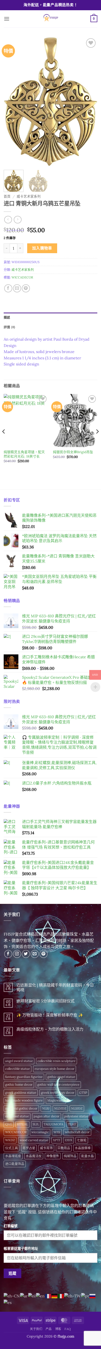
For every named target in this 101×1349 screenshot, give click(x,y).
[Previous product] (17, 219)
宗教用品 (63, 1148)
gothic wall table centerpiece (58, 1084)
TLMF (72, 1124)
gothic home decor (19, 1084)
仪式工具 (11, 1148)
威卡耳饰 (46, 1148)
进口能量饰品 (14, 1164)
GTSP (83, 1093)
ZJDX (68, 1140)
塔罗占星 (29, 1148)
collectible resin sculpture (57, 1061)
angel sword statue (19, 1061)
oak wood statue (17, 1116)
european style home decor (55, 1069)
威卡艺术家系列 (29, 196)
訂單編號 (10, 1226)
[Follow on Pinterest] (43, 954)
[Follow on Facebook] (8, 954)
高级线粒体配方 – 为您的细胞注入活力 (49, 1029)
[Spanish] (8, 1302)
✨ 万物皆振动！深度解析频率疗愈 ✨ (49, 1015)
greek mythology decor (58, 1093)
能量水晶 (87, 1156)
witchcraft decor (77, 1132)
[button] (7, 19)
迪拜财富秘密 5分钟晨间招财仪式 (45, 1001)
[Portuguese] (85, 1295)
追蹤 (13, 1273)
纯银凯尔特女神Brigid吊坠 (73, 452)
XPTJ (56, 1140)
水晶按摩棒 (83, 1148)
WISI (56, 1132)
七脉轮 (82, 1140)
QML (8, 1124)
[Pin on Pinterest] (26, 288)
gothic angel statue (61, 1077)
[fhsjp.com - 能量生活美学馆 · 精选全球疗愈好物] (50, 18)
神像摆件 (52, 1156)
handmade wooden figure (24, 1100)
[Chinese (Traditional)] (72, 1295)
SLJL (36, 1124)
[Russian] (92, 1295)
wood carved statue (34, 1140)
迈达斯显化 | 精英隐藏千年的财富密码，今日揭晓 (55, 987)
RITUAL (22, 1124)
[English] (40, 1295)
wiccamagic (40, 1132)
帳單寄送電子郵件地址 (21, 1248)
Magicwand (55, 1100)
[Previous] (11, 102)
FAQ (67, 1329)
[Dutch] (32, 1295)
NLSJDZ (77, 1108)
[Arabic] (24, 1295)
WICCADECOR (22, 277)
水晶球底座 (13, 1156)
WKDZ (10, 1140)
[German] (54, 1295)
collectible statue (17, 1069)
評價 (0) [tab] (9, 327)
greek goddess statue (20, 1093)
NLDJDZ (60, 1108)
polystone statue (76, 1116)
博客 (58, 1329)
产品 (49, 1329)
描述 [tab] (7, 317)
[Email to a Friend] (17, 288)
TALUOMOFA (53, 1124)
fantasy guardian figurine (24, 1077)
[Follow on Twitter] (26, 954)
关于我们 (36, 1329)
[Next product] (8, 219)
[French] (48, 1295)
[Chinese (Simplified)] (12, 1295)
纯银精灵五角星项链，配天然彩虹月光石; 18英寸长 (24, 454)
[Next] (89, 102)
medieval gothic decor (21, 1108)
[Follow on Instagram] (17, 954)
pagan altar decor (47, 1116)
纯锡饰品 (70, 1156)
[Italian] (61, 1295)
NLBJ (46, 1108)
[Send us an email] (35, 954)
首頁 (7, 196)
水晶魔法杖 (34, 1156)
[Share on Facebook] (8, 288)
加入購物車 (42, 248)
